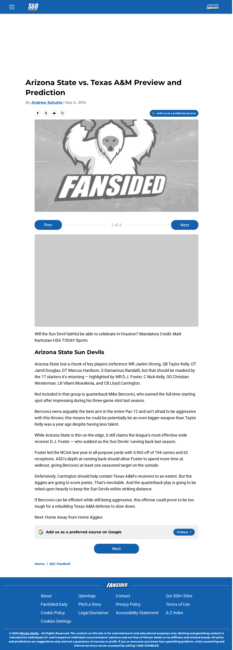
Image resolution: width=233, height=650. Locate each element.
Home (40, 564)
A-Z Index (174, 612)
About (46, 595)
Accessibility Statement (137, 612)
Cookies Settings (56, 621)
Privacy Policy (128, 604)
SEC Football (59, 564)
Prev (48, 225)
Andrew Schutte (46, 102)
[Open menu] (12, 7)
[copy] (62, 113)
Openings (87, 595)
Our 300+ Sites (179, 595)
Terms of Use (178, 604)
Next (184, 225)
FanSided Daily (54, 604)
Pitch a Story (90, 604)
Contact (123, 595)
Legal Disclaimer (94, 612)
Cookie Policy (53, 612)
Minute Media (29, 633)
